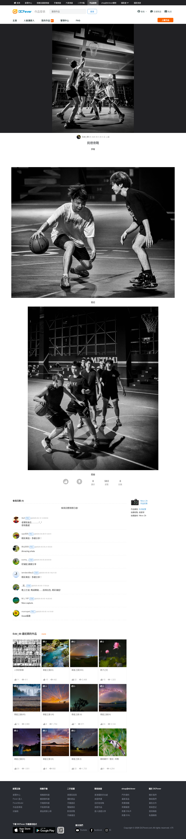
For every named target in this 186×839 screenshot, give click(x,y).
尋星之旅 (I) (76, 759)
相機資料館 (45, 794)
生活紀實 (142, 509)
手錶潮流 (71, 815)
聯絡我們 (153, 798)
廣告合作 (153, 803)
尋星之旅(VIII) (77, 670)
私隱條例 (153, 815)
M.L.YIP (25, 598)
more (44, 633)
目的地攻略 (99, 803)
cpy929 (25, 533)
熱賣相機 (125, 803)
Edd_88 (85, 136)
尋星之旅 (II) (48, 759)
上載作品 (165, 20)
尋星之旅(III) (19, 759)
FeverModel (18, 803)
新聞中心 (16, 794)
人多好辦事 (19, 670)
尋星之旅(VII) (19, 714)
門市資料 (125, 794)
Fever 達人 (17, 798)
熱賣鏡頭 (125, 807)
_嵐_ (24, 585)
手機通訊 (71, 803)
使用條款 (153, 811)
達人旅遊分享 (100, 811)
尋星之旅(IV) (105, 714)
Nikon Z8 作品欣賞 (143, 502)
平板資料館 (45, 807)
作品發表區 (17, 807)
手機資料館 (45, 803)
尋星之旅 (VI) (48, 714)
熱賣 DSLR (126, 811)
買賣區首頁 (72, 794)
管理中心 (64, 20)
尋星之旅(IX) (48, 670)
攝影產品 (71, 798)
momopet (26, 611)
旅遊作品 (98, 807)
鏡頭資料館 (45, 798)
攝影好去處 (101, 794)
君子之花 (104, 670)
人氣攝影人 (29, 20)
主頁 (15, 20)
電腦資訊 (71, 807)
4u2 (23, 517)
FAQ (78, 20)
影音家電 (71, 811)
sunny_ (25, 559)
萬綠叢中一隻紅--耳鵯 (109, 759)
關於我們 (153, 794)
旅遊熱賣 (98, 798)
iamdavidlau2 (27, 572)
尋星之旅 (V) (76, 714)
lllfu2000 (25, 546)
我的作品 (47, 20)
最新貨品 (125, 798)
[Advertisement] (93, 159)
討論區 (16, 811)
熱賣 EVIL (126, 815)
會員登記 (153, 807)
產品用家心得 (45, 811)
